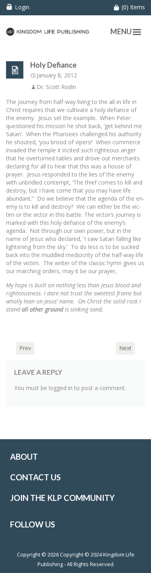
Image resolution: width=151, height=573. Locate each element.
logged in (60, 388)
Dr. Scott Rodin (56, 87)
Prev (25, 348)
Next (125, 348)
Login (22, 7)
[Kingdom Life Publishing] (47, 31)
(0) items (133, 7)
